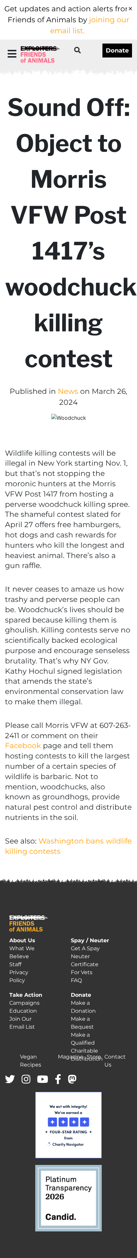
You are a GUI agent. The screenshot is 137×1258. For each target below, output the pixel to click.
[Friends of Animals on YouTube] (42, 1079)
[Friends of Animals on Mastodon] (72, 1079)
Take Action (25, 995)
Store (94, 1057)
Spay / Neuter (90, 940)
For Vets (81, 972)
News (68, 391)
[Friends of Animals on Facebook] (58, 1079)
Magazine (70, 1057)
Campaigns (24, 1003)
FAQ (76, 980)
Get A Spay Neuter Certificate (85, 956)
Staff (15, 964)
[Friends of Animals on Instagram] (26, 1079)
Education (23, 1011)
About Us (22, 940)
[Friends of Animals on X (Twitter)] (10, 1079)
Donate (117, 50)
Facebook (23, 745)
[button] (12, 53)
